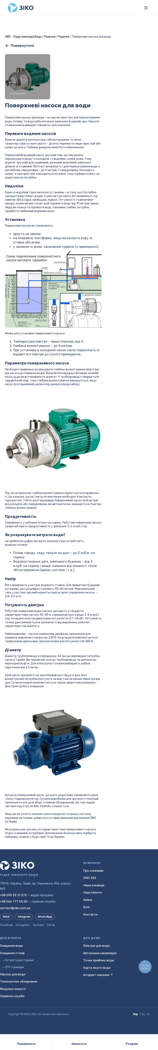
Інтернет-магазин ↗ (98, 975)
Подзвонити (26, 1044)
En (148, 1014)
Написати (79, 1044)
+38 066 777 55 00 (13, 901)
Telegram (23, 916)
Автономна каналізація (99, 953)
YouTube (38, 925)
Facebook (6, 925)
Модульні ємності (13, 989)
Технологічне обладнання (18, 981)
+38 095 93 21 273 (13, 895)
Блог (86, 907)
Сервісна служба (12, 996)
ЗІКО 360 (89, 878)
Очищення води (11, 946)
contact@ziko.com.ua (15, 908)
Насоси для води (12, 974)
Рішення (49, 36)
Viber (6, 916)
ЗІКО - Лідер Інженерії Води (23, 36)
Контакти (90, 914)
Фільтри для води (96, 946)
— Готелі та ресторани (18, 960)
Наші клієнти (92, 892)
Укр (135, 1014)
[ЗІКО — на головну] (21, 8)
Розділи (132, 1044)
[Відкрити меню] (146, 8)
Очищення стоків (12, 953)
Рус (142, 1014)
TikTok (51, 925)
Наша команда (93, 885)
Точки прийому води (98, 960)
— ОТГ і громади (13, 967)
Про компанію (93, 871)
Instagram (23, 925)
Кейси (87, 900)
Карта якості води (96, 968)
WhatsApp (45, 916)
